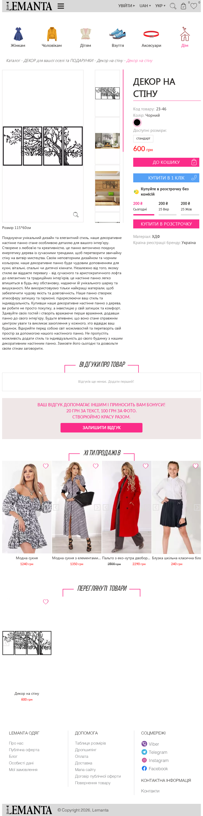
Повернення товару (92, 782)
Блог (13, 756)
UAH (145, 6)
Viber (154, 743)
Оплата (81, 756)
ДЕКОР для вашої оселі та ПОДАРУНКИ (58, 60)
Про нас (16, 743)
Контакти (150, 790)
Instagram (159, 760)
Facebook (158, 768)
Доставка (83, 762)
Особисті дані (21, 762)
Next (44, 463)
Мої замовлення (23, 769)
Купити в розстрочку (166, 224)
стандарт (143, 139)
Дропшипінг (85, 749)
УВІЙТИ (127, 6)
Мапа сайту (85, 769)
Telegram (158, 752)
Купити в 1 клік (166, 178)
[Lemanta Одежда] (29, 812)
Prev (9, 463)
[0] (194, 8)
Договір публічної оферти (98, 776)
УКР (160, 6)
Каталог (13, 60)
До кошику (166, 162)
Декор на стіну (110, 60)
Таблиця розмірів (90, 743)
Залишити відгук (102, 427)
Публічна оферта (24, 749)
